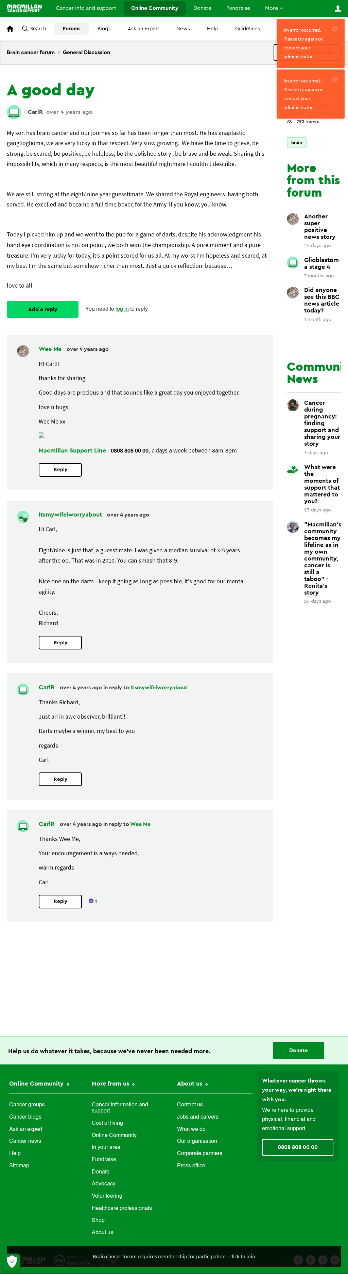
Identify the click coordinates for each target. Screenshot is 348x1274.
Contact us (190, 1105)
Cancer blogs (25, 1117)
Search (38, 28)
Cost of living (107, 1123)
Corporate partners (199, 1153)
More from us (111, 1083)
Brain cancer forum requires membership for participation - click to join (174, 1256)
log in (122, 309)
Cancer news (25, 1141)
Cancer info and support (86, 8)
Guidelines (247, 28)
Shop (98, 1220)
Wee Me (51, 349)
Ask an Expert (143, 28)
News (183, 28)
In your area (106, 1147)
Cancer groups (27, 1105)
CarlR (35, 112)
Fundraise (238, 8)
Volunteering (107, 1196)
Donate (202, 8)
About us (102, 1232)
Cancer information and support (120, 1108)
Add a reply (42, 309)
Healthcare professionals (122, 1208)
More (271, 8)
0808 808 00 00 (298, 1147)
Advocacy (104, 1184)
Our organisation (197, 1141)
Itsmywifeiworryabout (71, 514)
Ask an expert (25, 1129)
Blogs (104, 28)
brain (296, 142)
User (337, 8)
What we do (191, 1129)
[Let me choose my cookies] (11, 1262)
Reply (60, 469)
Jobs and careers (198, 1117)
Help (212, 28)
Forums (72, 28)
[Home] (24, 8)
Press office (191, 1166)
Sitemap (19, 1166)
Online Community (154, 8)
